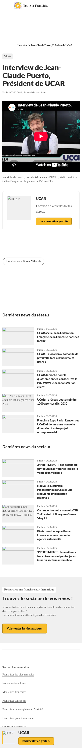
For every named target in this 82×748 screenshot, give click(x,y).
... (7, 45)
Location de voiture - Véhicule (23, 261)
